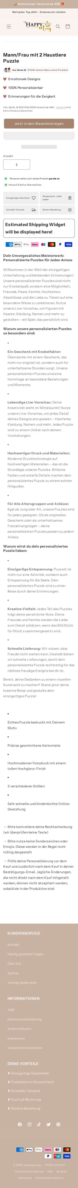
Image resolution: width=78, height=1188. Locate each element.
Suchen (13, 973)
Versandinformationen (25, 1048)
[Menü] (9, 26)
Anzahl (8, 156)
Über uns (14, 963)
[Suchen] (58, 26)
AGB (11, 1010)
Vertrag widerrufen (22, 982)
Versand (60, 107)
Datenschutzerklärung (25, 1019)
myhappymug (32, 1164)
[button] (39, 137)
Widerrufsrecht (19, 1029)
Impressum (16, 1038)
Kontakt (14, 944)
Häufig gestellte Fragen (26, 954)
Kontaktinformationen (50, 1177)
